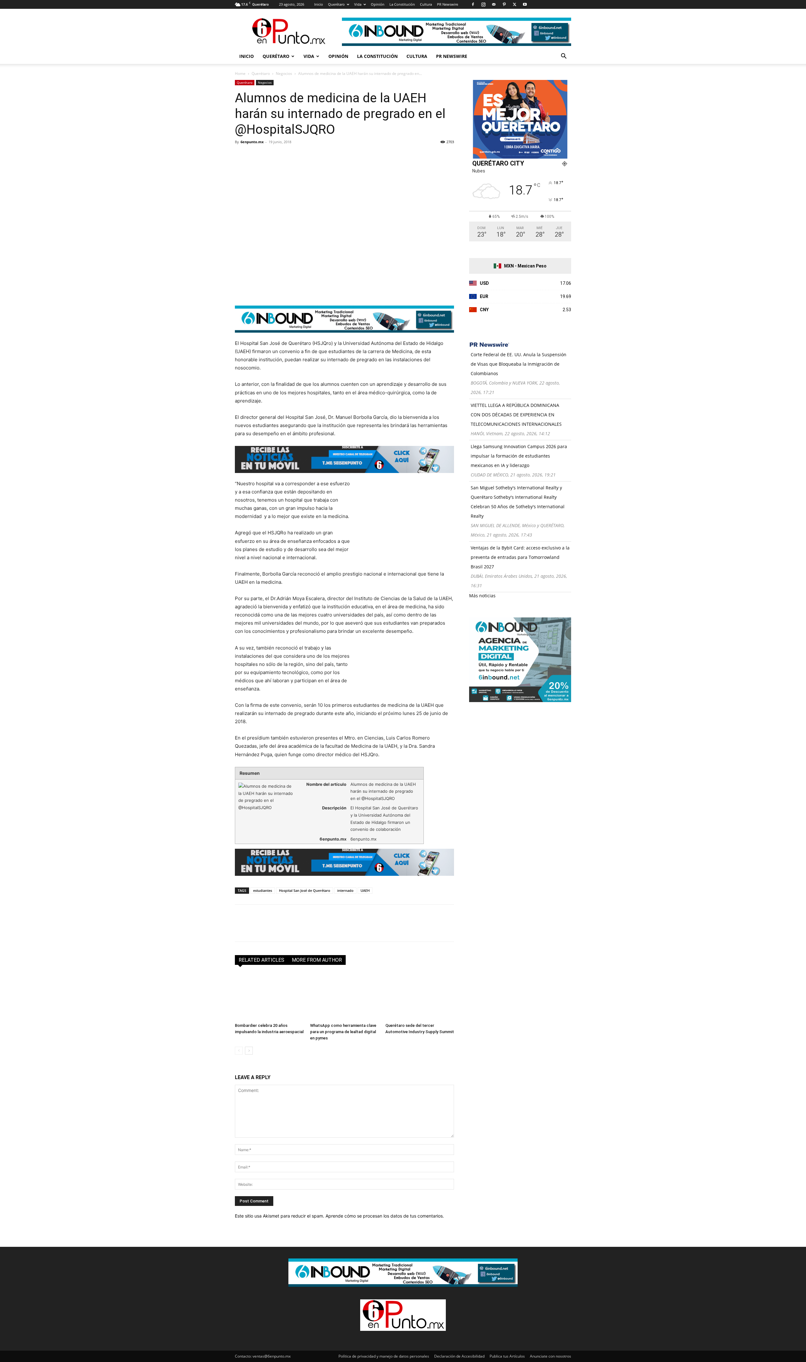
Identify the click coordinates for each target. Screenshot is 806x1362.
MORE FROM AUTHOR (317, 960)
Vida (357, 4)
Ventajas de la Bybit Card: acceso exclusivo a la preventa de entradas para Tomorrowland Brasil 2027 (520, 557)
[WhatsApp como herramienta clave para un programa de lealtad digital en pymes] (344, 996)
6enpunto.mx (252, 141)
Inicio (318, 4)
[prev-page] (239, 1051)
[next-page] (249, 1051)
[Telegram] (299, 156)
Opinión (377, 4)
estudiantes (262, 890)
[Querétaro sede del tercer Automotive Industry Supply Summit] (419, 996)
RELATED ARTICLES (261, 960)
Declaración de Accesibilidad (459, 1356)
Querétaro (336, 4)
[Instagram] (483, 4)
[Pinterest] (504, 4)
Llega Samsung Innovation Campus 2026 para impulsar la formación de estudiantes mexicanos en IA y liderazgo (519, 455)
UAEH (365, 890)
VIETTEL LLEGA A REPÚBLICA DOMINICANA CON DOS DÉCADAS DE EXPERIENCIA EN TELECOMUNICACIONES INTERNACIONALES (516, 414)
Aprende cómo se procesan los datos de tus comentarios (384, 1215)
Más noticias (482, 596)
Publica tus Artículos (507, 1356)
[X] (514, 4)
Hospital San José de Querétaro (304, 890)
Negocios (284, 73)
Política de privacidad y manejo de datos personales (383, 1356)
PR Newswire (447, 4)
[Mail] (493, 4)
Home (240, 73)
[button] (563, 57)
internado (345, 890)
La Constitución (402, 4)
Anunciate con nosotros (550, 1356)
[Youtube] (525, 4)
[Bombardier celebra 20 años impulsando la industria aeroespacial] (269, 996)
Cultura (426, 4)
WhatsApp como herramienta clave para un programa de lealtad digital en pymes (343, 1031)
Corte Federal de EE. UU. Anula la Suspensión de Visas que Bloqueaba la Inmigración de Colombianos (518, 364)
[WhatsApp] (284, 156)
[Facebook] (473, 4)
